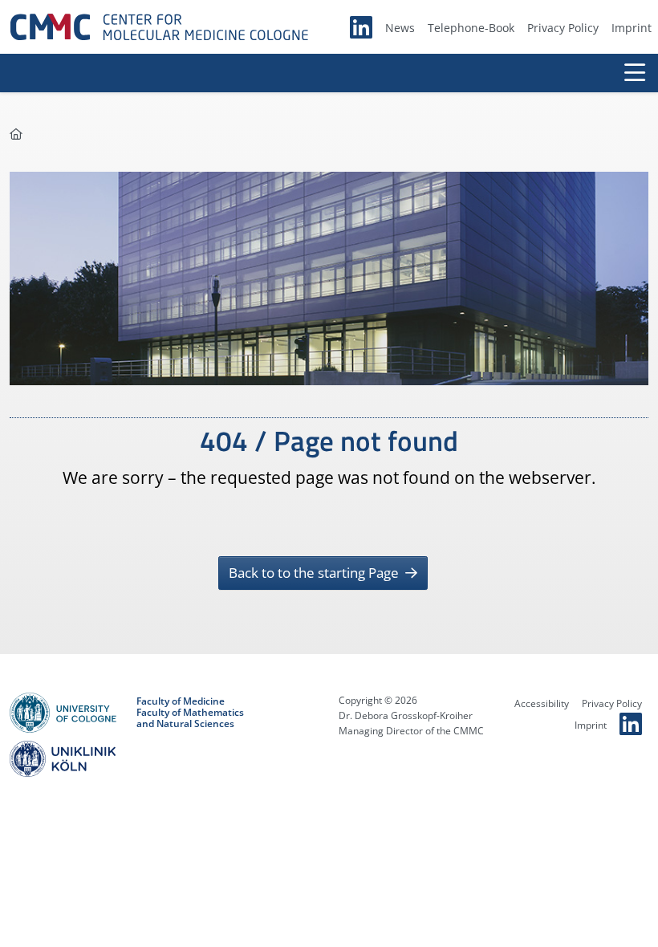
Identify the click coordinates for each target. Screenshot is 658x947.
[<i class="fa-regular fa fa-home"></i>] (16, 133)
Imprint (631, 27)
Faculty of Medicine (180, 701)
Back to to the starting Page (315, 572)
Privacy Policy (563, 27)
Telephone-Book (471, 27)
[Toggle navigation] (634, 73)
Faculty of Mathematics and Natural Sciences (190, 718)
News (400, 27)
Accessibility (541, 703)
